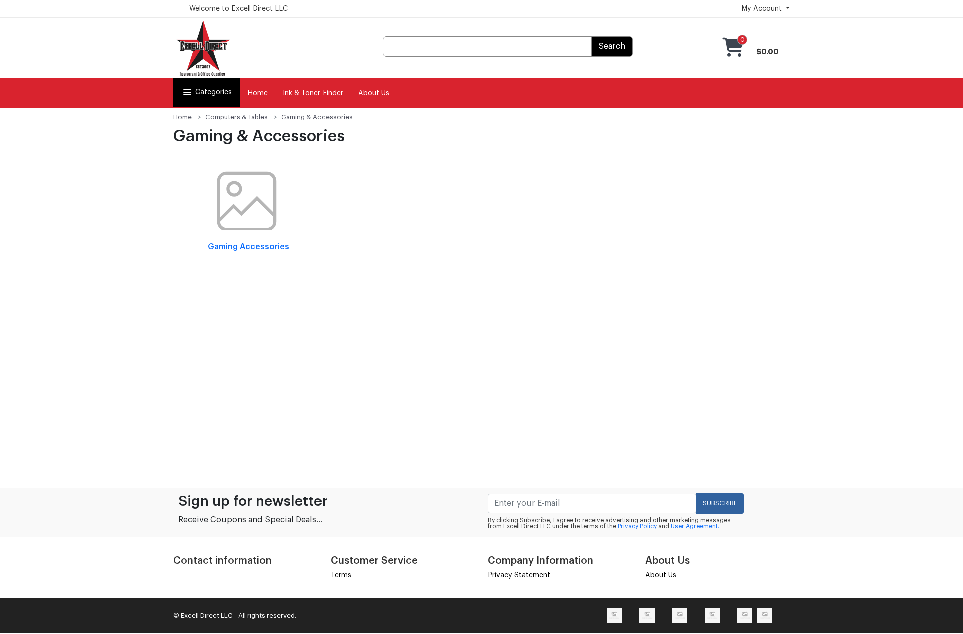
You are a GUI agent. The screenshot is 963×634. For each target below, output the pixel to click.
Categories (213, 92)
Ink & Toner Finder (313, 93)
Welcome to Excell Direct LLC (238, 8)
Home (257, 93)
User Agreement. (695, 526)
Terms (341, 575)
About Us (373, 93)
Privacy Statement (519, 575)
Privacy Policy (637, 526)
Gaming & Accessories (317, 117)
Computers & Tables (236, 117)
